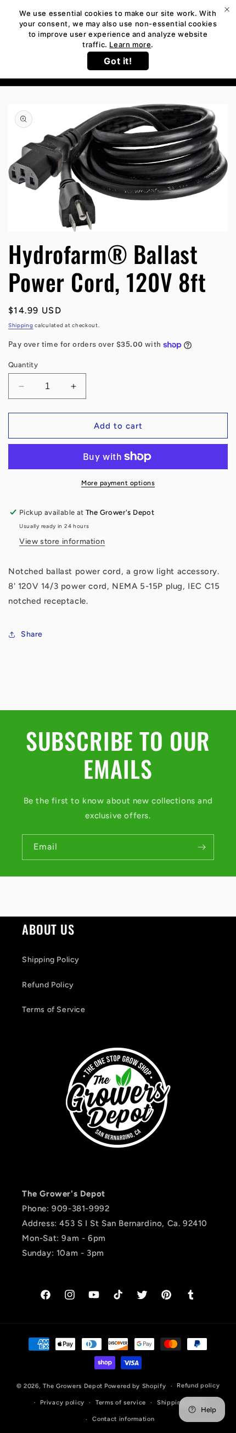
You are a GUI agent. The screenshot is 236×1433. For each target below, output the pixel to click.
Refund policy (198, 1385)
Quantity (23, 365)
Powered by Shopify (135, 1386)
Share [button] (32, 634)
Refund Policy (48, 985)
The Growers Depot (73, 1386)
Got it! (118, 60)
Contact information (123, 1419)
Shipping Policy (51, 959)
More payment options (118, 483)
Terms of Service (54, 1009)
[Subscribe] (201, 847)
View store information (62, 541)
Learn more (130, 44)
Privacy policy (62, 1402)
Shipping (20, 325)
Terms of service (120, 1402)
